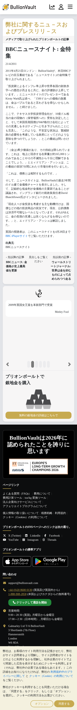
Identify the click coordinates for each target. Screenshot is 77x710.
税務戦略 (46, 513)
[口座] (61, 7)
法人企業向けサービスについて (22, 501)
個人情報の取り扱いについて (21, 513)
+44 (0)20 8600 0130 (20, 589)
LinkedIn (35, 535)
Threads (51, 539)
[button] (7, 364)
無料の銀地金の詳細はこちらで (38, 415)
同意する (64, 703)
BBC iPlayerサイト (17, 235)
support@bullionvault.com (23, 583)
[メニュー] (70, 7)
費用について (42, 493)
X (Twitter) (14, 535)
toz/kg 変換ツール (35, 497)
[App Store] (17, 561)
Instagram (32, 539)
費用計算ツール (12, 497)
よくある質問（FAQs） (17, 493)
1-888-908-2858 (17, 594)
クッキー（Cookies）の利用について (25, 517)
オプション (42, 703)
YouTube (13, 539)
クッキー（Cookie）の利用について (51, 676)
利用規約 (60, 513)
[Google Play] (50, 561)
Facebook (54, 535)
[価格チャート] (52, 7)
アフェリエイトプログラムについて (25, 506)
